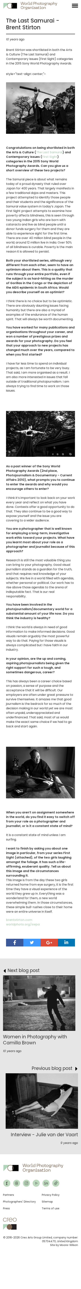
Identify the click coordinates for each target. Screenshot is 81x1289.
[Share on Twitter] (32, 942)
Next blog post (24, 970)
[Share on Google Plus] (49, 943)
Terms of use (50, 1208)
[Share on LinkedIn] (66, 942)
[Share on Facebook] (14, 943)
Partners (8, 1195)
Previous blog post (52, 1068)
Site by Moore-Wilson (64, 1245)
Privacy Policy (51, 1195)
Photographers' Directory (19, 1202)
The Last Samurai (49, 152)
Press (6, 1208)
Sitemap (47, 1202)
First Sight (49, 157)
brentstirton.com (19, 920)
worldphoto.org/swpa (23, 924)
